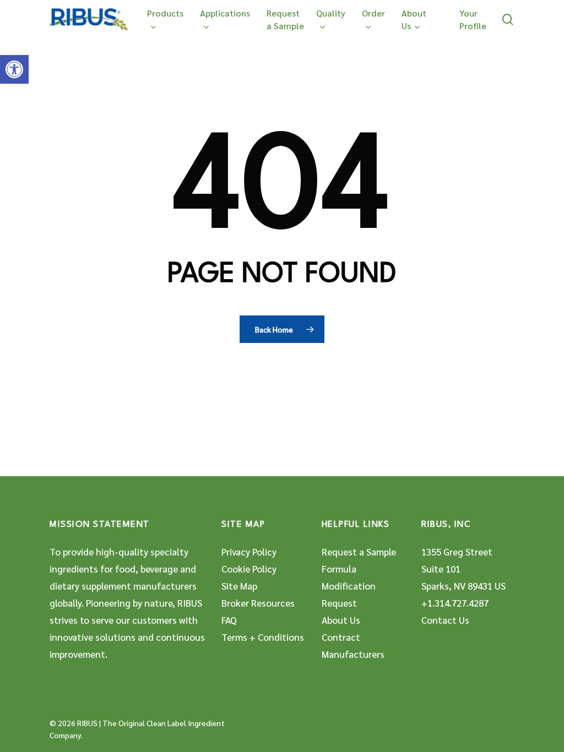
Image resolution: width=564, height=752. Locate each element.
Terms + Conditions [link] (262, 637)
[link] (14, 69)
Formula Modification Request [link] (349, 586)
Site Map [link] (239, 586)
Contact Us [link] (445, 620)
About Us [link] (341, 620)
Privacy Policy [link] (248, 552)
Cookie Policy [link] (248, 569)
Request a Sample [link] (359, 552)
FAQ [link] (229, 620)
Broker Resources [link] (258, 603)
